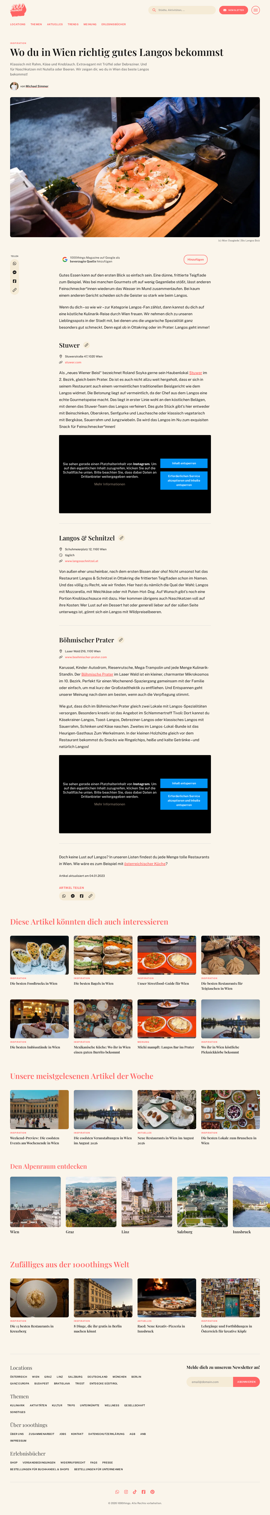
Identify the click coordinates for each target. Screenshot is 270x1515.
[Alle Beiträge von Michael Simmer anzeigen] (14, 86)
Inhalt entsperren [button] (184, 463)
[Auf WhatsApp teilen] (14, 263)
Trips (71, 1405)
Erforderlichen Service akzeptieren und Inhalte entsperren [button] (184, 480)
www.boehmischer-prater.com (86, 657)
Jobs (62, 1434)
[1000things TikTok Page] (134, 1491)
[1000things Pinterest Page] (152, 1491)
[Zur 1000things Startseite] (18, 10)
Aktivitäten (38, 1405)
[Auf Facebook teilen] (14, 281)
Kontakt (77, 1434)
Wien (35, 1376)
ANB (143, 1434)
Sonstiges (18, 1412)
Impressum (18, 1440)
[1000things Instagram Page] (126, 1491)
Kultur (57, 1405)
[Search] (153, 10)
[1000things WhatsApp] (117, 1491)
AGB (132, 1434)
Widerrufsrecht (73, 1462)
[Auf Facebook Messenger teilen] (14, 272)
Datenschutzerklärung (106, 1434)
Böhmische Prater (97, 674)
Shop (14, 1462)
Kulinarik (17, 1405)
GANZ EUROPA (19, 1383)
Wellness (112, 1405)
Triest (80, 1383)
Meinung (143, 1042)
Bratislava (62, 1383)
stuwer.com (73, 362)
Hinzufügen (196, 259)
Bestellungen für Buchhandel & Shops (39, 1469)
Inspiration (18, 43)
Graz (48, 1376)
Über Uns (17, 1434)
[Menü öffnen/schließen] (255, 10)
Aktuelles (145, 1133)
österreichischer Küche (145, 863)
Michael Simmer (37, 86)
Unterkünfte (89, 1405)
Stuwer (195, 372)
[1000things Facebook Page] (143, 1491)
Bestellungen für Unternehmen (98, 1469)
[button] (14, 290)
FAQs (93, 1462)
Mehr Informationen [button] (109, 484)
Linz (60, 1376)
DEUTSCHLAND (98, 1376)
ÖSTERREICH (18, 1376)
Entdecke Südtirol (104, 1383)
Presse (107, 1462)
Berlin (136, 1376)
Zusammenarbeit (41, 1434)
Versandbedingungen (39, 1462)
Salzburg (75, 1376)
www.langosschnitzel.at (81, 561)
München (119, 1376)
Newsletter (236, 10)
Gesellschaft (134, 1405)
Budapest (41, 1383)
